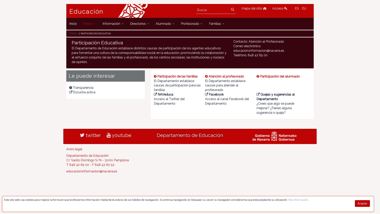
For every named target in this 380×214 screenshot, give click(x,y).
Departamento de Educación (190, 135)
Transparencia (83, 88)
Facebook (216, 94)
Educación (86, 11)
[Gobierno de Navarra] (274, 136)
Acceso (278, 8)
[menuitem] (73, 24)
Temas (73, 33)
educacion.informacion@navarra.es (91, 171)
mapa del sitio (252, 8)
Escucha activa (84, 92)
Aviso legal (74, 149)
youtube (121, 135)
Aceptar (362, 203)
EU (304, 8)
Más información (298, 199)
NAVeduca (165, 94)
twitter (93, 135)
